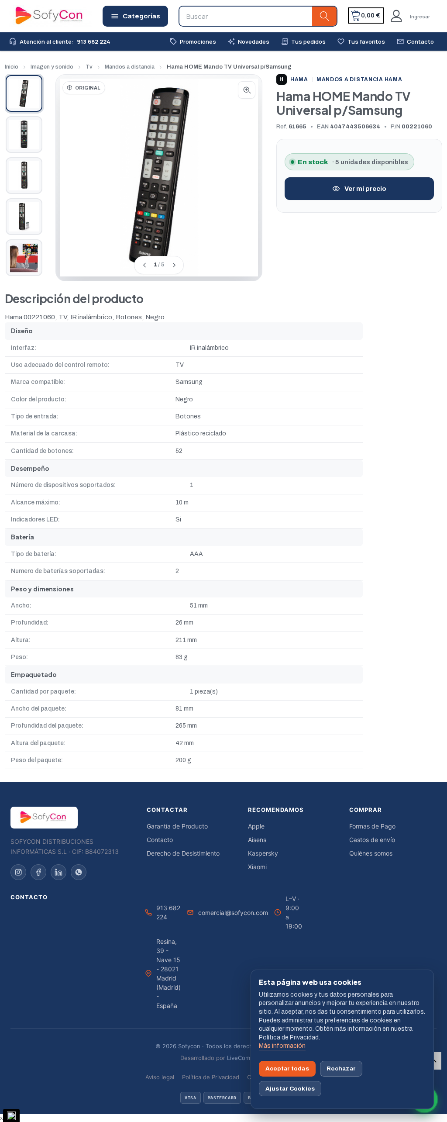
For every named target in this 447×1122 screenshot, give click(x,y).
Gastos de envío (372, 839)
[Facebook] (38, 872)
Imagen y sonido (52, 67)
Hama (293, 79)
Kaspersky (263, 853)
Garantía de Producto (177, 826)
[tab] (24, 93)
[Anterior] (144, 265)
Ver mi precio (365, 188)
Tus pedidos (303, 42)
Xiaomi (257, 866)
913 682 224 (168, 912)
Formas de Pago (372, 826)
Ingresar (420, 16)
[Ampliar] (246, 90)
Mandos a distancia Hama (359, 79)
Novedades (248, 42)
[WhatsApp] (78, 872)
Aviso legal (159, 1077)
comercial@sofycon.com (233, 912)
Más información (282, 1046)
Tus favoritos (361, 42)
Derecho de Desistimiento (183, 853)
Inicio (11, 67)
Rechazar (341, 1068)
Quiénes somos (370, 853)
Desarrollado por (223, 1057)
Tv (89, 67)
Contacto (415, 42)
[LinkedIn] (58, 872)
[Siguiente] (174, 265)
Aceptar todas (287, 1068)
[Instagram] (18, 872)
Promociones (192, 42)
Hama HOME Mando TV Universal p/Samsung (229, 67)
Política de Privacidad (210, 1077)
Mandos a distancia (130, 67)
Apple (256, 826)
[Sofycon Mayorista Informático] (38, 16)
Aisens (257, 839)
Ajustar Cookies (290, 1088)
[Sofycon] (44, 818)
